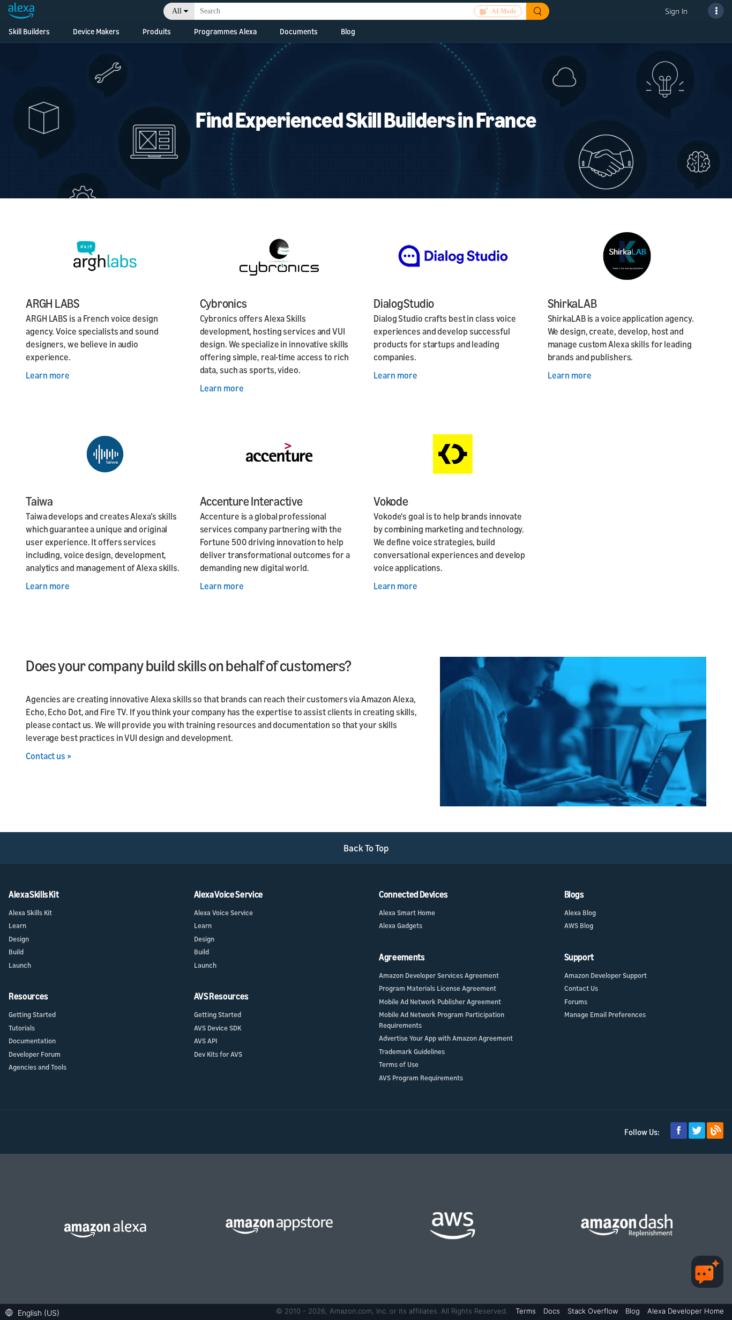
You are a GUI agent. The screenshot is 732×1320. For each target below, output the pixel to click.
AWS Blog (578, 925)
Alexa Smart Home (407, 912)
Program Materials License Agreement (437, 988)
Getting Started (32, 1014)
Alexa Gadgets (400, 925)
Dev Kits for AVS (218, 1054)
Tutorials (22, 1028)
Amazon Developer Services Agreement (439, 975)
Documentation (32, 1040)
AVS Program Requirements (421, 1077)
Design (19, 939)
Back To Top (366, 848)
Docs (552, 1311)
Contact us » (48, 756)
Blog (348, 31)
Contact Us (581, 988)
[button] (35, 1311)
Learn (17, 925)
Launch (20, 965)
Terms (527, 1311)
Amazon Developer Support (605, 975)
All (177, 11)
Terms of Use (399, 1064)
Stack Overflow (593, 1311)
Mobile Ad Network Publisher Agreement (440, 1001)
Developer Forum (35, 1054)
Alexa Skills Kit (30, 912)
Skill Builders (29, 31)
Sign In (676, 11)
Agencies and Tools (37, 1067)
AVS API (205, 1040)
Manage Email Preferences (605, 1014)
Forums (575, 1001)
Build (16, 951)
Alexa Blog (580, 912)
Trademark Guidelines (412, 1051)
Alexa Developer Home (685, 1311)
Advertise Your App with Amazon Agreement (446, 1038)
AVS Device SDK (217, 1028)
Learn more (48, 375)
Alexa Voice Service (223, 912)
